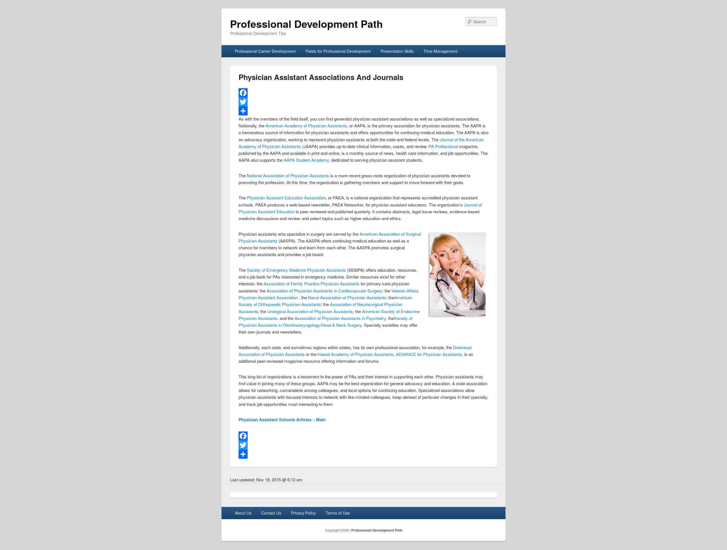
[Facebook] (363, 92)
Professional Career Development (265, 51)
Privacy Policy (303, 513)
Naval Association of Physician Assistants (347, 297)
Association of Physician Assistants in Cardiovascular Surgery (324, 291)
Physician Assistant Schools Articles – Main (282, 419)
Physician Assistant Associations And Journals (321, 77)
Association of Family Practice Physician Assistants (312, 283)
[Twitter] (363, 101)
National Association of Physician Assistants (288, 175)
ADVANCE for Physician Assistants (429, 354)
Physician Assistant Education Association (286, 198)
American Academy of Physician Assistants (306, 125)
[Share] (363, 110)
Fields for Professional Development (338, 51)
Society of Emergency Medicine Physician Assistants (296, 270)
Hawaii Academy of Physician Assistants (355, 354)
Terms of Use (338, 513)
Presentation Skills (397, 51)
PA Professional (443, 146)
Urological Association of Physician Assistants (310, 311)
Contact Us (271, 513)
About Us (243, 513)
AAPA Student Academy (306, 160)
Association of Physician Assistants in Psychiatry (340, 318)
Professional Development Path (306, 23)
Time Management (440, 51)
